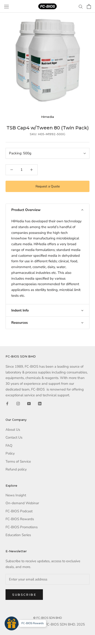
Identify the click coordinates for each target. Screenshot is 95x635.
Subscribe (24, 594)
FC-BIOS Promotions (22, 527)
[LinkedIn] (40, 403)
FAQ (9, 445)
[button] (47, 210)
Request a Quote (48, 186)
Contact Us (14, 437)
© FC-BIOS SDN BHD (47, 618)
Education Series (18, 535)
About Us (13, 429)
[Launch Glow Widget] (11, 623)
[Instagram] (18, 403)
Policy (10, 453)
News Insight (16, 495)
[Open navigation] (6, 6)
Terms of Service (18, 461)
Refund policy (16, 469)
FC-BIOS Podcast (19, 511)
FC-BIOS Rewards (20, 519)
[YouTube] (29, 403)
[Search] (81, 6)
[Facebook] (7, 403)
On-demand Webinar (22, 503)
